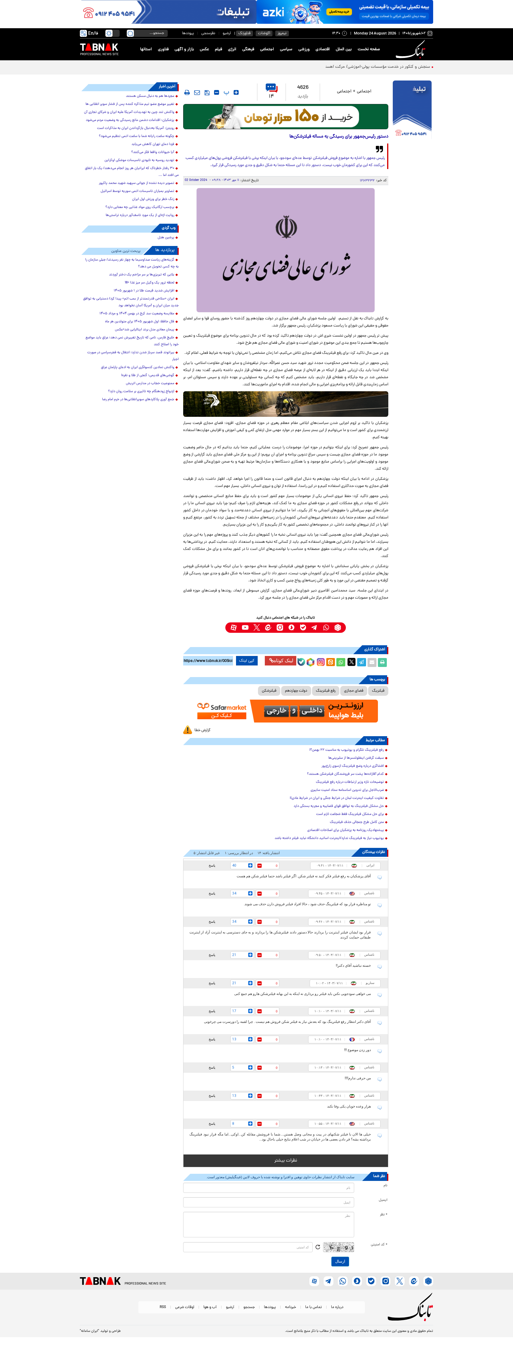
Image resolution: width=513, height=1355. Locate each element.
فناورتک (244, 33)
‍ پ (225, 92)
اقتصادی (323, 49)
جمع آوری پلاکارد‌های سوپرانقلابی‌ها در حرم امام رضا (138, 399)
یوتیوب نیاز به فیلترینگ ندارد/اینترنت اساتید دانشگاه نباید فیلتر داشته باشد (329, 838)
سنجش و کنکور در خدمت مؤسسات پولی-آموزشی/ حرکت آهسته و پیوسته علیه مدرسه (357, 67)
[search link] (130, 33)
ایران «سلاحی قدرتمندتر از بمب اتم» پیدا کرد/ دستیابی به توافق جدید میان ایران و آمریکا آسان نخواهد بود (131, 302)
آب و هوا (210, 1307)
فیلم (218, 49)
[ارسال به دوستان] (372, 662)
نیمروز (282, 33)
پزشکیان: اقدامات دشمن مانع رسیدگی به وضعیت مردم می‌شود (130, 120)
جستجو (249, 1307)
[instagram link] (280, 627)
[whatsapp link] (326, 627)
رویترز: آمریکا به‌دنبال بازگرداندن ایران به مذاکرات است (135, 128)
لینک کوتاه (283, 660)
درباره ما (337, 1307)
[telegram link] (314, 627)
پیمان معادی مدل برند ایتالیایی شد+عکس (144, 329)
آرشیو (227, 33)
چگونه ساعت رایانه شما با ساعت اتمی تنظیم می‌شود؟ (136, 136)
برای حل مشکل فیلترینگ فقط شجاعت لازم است (349, 814)
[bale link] (303, 627)
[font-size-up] (236, 92)
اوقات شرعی (184, 1307)
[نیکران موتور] (285, 404)
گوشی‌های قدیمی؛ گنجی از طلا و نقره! (147, 375)
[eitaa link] (268, 627)
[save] (207, 93)
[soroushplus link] (291, 627)
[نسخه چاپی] (382, 662)
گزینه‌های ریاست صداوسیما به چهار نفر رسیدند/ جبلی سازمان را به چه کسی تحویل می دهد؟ (132, 263)
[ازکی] (344, 12)
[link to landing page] (411, 49)
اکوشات (264, 33)
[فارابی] (285, 116)
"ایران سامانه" (89, 1331)
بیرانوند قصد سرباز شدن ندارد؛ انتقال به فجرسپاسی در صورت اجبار (133, 356)
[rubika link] (337, 627)
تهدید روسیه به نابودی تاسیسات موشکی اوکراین (139, 160)
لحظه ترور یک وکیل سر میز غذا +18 (149, 282)
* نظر (383, 1214)
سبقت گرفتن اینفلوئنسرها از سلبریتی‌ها (356, 758)
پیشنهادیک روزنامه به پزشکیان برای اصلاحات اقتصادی (345, 830)
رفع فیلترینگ (325, 691)
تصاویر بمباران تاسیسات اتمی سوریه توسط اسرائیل (137, 191)
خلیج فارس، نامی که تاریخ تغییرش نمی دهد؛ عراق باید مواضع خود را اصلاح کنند (132, 341)
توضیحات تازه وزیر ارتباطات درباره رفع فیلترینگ (350, 782)
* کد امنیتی (379, 1244)
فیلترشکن (269, 691)
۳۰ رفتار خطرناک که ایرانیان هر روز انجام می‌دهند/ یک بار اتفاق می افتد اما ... (132, 172)
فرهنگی (248, 49)
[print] (187, 92)
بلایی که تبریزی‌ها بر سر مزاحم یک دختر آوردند (141, 274)
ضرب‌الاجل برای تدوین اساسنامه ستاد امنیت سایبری (347, 790)
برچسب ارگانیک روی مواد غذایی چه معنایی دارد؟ (139, 207)
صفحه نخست (369, 49)
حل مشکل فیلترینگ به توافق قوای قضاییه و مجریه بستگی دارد (339, 806)
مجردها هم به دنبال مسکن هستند (150, 96)
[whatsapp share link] (340, 662)
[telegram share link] (361, 662)
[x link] (256, 627)
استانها (146, 49)
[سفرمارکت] (285, 711)
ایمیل (383, 1200)
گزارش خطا (202, 730)
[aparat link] (233, 627)
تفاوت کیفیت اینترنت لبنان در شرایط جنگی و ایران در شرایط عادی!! (337, 798)
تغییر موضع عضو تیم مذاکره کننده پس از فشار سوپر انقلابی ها (130, 104)
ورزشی (304, 49)
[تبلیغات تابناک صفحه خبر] (412, 111)
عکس (204, 49)
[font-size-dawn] (217, 92)
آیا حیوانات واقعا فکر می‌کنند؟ (152, 152)
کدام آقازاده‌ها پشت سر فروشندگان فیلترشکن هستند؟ (345, 774)
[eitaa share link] (330, 662)
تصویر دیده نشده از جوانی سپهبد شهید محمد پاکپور (136, 183)
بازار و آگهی (184, 49)
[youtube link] (245, 627)
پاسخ (212, 865)
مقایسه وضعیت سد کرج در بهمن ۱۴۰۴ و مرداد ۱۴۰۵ (136, 313)
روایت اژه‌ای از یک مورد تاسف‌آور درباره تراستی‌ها (140, 215)
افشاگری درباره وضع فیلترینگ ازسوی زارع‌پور (353, 766)
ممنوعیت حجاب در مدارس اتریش (150, 383)
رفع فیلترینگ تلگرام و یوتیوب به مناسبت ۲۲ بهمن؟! (346, 750)
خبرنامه (290, 1307)
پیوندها (188, 33)
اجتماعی (267, 49)
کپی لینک (246, 660)
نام (385, 1185)
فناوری (163, 49)
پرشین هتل (166, 237)
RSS (163, 1307)
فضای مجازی (353, 691)
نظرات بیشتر (285, 1160)
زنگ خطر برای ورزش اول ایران (153, 199)
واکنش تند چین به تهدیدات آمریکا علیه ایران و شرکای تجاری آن (129, 112)
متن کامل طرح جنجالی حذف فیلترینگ (357, 822)
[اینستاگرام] (320, 661)
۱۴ (271, 97)
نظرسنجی (208, 33)
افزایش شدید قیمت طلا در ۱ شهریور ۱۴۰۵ (144, 291)
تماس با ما (313, 1307)
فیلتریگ (378, 691)
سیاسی (286, 49)
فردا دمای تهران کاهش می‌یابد (153, 144)
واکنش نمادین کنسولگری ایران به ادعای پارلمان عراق (137, 367)
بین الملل (344, 49)
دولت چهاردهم (296, 691)
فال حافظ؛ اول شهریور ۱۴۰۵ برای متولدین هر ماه (139, 321)
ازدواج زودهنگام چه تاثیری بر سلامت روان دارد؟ (141, 391)
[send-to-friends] (197, 92)
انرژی (232, 49)
